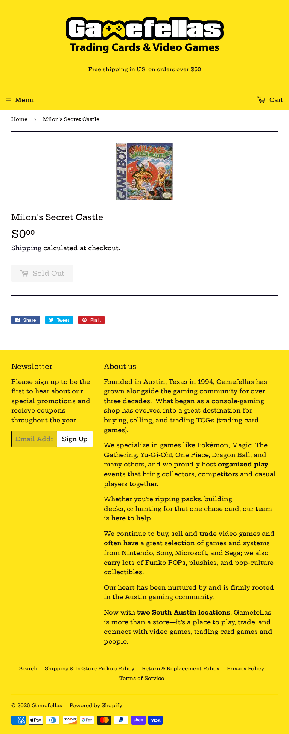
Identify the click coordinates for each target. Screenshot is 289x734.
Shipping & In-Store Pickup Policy (89, 668)
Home (19, 119)
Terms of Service (141, 678)
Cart (275, 100)
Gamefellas (47, 705)
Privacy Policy (245, 668)
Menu (24, 100)
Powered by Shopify (96, 705)
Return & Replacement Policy (180, 668)
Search (28, 668)
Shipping (26, 248)
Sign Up (75, 439)
